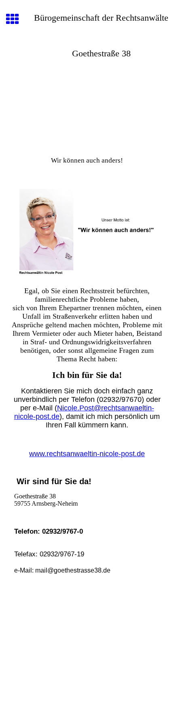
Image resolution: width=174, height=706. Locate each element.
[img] (87, 111)
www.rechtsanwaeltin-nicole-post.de (87, 454)
